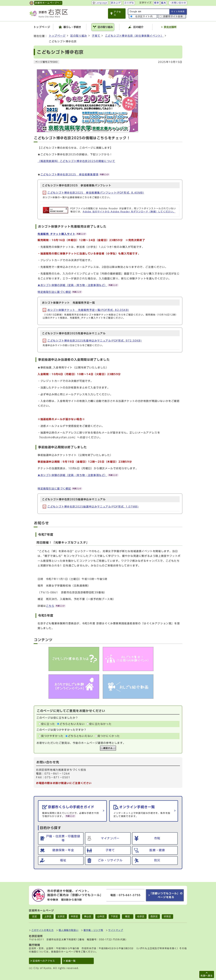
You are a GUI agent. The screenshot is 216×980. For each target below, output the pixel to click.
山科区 (101, 916)
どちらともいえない (72, 724)
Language (101, 3)
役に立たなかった (100, 724)
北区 (34, 916)
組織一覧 (71, 961)
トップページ (57, 35)
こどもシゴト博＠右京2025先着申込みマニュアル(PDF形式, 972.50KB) (94, 340)
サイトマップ (115, 930)
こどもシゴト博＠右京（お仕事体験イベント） (134, 35)
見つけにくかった (109, 736)
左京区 (61, 916)
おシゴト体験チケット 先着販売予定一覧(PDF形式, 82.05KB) (88, 310)
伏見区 (167, 916)
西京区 (154, 916)
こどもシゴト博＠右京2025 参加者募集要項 (69, 174)
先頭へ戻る (207, 975)
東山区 (88, 916)
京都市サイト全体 (173, 16)
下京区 (114, 916)
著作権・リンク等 (93, 930)
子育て (96, 35)
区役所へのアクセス (44, 961)
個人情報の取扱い (68, 930)
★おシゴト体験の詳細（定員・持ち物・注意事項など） (72, 285)
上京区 (48, 916)
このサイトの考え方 (42, 930)
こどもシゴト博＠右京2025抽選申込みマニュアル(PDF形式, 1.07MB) (93, 506)
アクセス (117, 13)
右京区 (141, 916)
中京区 (74, 916)
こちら (50, 606)
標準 (156, 3)
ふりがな (129, 3)
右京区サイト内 (144, 16)
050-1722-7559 (109, 939)
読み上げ (116, 3)
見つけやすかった (52, 736)
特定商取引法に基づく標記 (54, 292)
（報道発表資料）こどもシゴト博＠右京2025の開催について (76, 161)
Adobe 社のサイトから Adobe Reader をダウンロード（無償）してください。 (129, 212)
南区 (127, 916)
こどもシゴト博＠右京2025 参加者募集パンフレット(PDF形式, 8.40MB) (95, 192)
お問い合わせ (178, 3)
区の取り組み (78, 35)
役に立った (48, 724)
